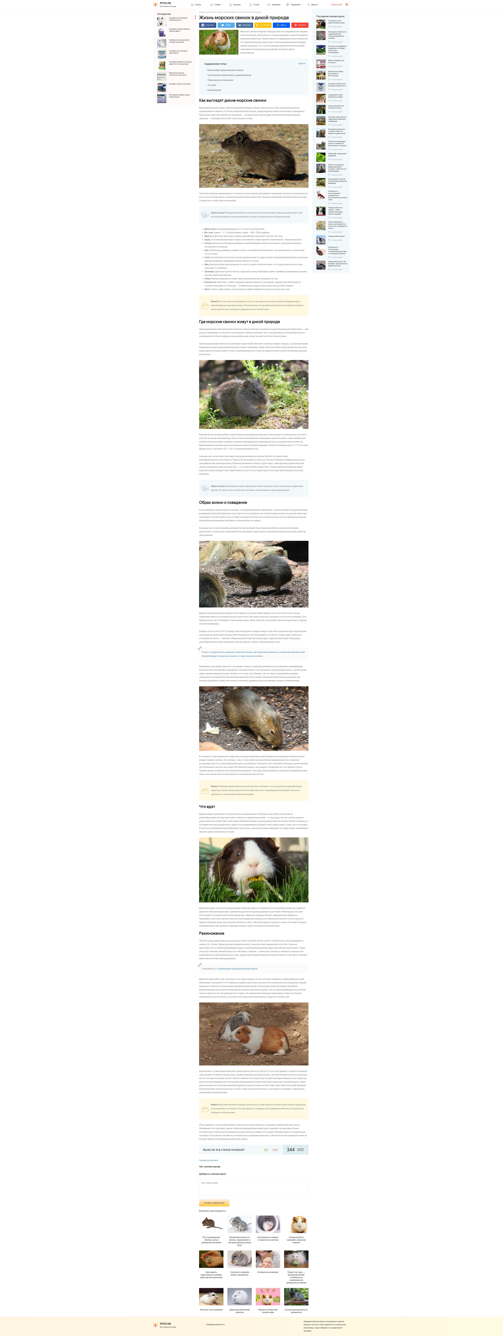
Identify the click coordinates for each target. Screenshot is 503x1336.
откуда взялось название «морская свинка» (232, 652)
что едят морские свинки (250, 656)
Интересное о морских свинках (249, 12)
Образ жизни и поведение (220, 80)
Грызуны (220, 12)
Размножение (214, 90)
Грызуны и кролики (208, 1160)
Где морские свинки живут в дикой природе (229, 75)
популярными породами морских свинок (237, 968)
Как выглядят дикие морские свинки (225, 70)
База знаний (210, 12)
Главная (202, 12)
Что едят (211, 85)
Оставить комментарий (214, 1203)
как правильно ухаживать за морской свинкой (275, 652)
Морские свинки (230, 12)
